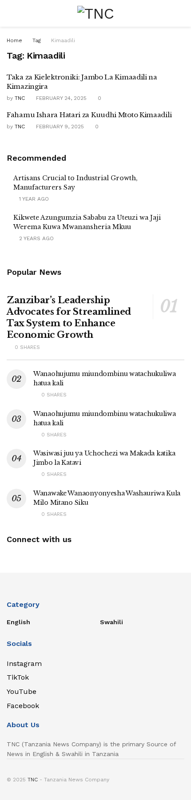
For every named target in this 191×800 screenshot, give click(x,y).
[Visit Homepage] (95, 13)
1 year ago (33, 199)
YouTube (21, 691)
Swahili (111, 622)
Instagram (24, 663)
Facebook (23, 705)
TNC (20, 98)
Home (14, 40)
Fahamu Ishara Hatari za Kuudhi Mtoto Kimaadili (89, 115)
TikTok (18, 677)
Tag (36, 40)
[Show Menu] (10, 13)
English (18, 622)
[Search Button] (180, 13)
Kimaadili (63, 40)
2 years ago (35, 238)
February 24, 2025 (60, 98)
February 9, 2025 (59, 126)
